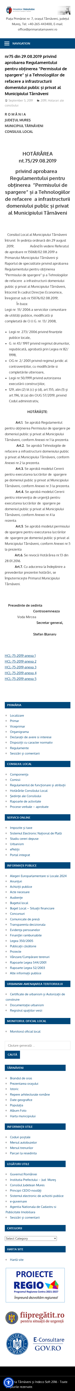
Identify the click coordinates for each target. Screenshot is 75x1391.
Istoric (14, 1089)
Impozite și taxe (21, 828)
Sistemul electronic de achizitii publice (37, 1196)
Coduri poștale (20, 1137)
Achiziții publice (21, 887)
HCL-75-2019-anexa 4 (20, 673)
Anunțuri (16, 881)
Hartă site (17, 1260)
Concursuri (17, 914)
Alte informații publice (25, 973)
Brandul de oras (21, 1078)
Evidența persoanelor (25, 930)
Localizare (17, 715)
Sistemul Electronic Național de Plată (36, 833)
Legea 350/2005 (21, 941)
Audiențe (16, 898)
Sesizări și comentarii (25, 753)
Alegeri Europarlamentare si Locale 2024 (38, 876)
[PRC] (35, 1302)
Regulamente (19, 748)
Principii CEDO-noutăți (25, 1190)
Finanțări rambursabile (26, 935)
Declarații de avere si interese (30, 737)
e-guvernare (18, 1201)
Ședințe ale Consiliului (25, 796)
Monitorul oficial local (25, 1031)
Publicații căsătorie (23, 946)
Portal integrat (20, 855)
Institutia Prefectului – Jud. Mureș (33, 1180)
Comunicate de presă (25, 919)
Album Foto (18, 1111)
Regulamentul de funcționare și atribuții (38, 785)
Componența (19, 774)
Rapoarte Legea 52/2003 (27, 968)
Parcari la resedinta (23, 1153)
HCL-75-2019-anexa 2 (20, 661)
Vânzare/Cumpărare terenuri (30, 957)
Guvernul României (23, 1174)
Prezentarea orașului (24, 1084)
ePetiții (15, 849)
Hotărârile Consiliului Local (29, 791)
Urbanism (17, 844)
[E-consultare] (35, 1354)
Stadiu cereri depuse (24, 839)
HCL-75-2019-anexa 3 (20, 667)
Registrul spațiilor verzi (26, 1010)
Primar (14, 721)
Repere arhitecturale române (30, 1094)
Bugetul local (19, 903)
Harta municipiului (23, 1116)
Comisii (15, 780)
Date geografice (21, 1100)
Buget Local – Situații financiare (32, 908)
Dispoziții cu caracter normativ (31, 742)
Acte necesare (20, 892)
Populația (16, 1105)
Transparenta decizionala (27, 925)
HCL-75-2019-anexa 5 (20, 679)
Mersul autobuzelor (23, 1142)
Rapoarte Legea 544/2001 (28, 962)
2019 (43, 100)
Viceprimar (17, 726)
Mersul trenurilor (21, 1148)
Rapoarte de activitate (25, 801)
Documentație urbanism (27, 1005)
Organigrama (19, 732)
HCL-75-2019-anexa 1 (20, 656)
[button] (8, 1382)
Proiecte (15, 951)
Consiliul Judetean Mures (27, 1185)
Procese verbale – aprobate (29, 807)
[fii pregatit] (35, 1325)
